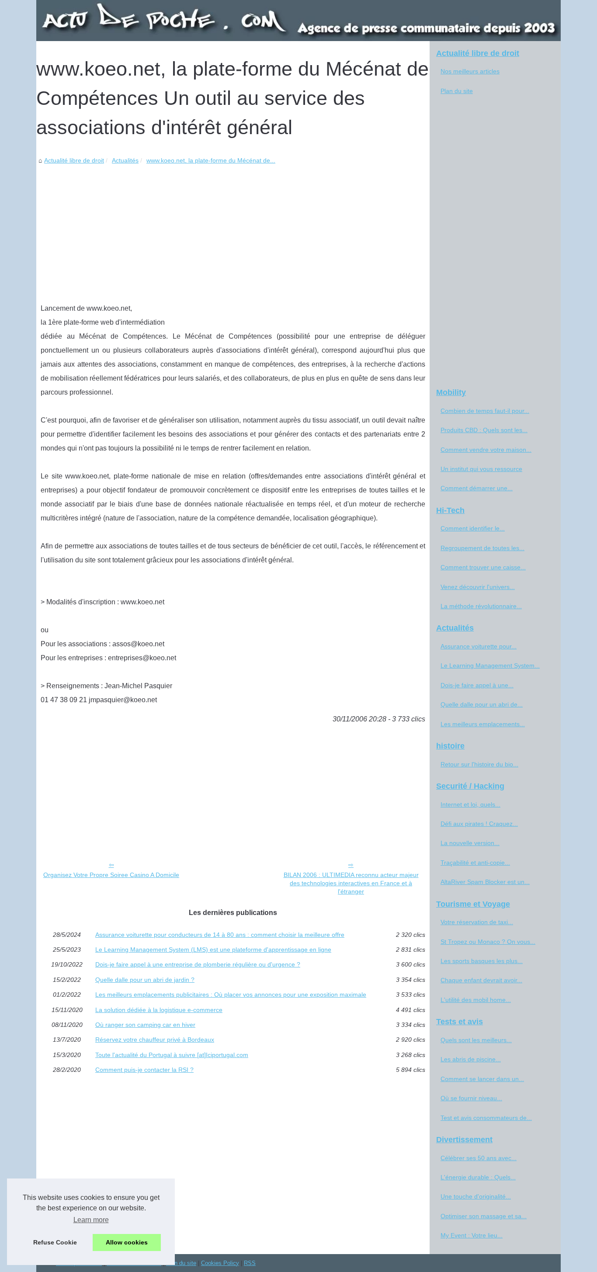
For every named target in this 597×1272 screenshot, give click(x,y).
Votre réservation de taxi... (477, 921)
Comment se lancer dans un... (482, 1078)
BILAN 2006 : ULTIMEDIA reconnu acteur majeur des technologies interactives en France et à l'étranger (351, 882)
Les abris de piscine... (471, 1059)
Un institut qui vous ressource (481, 468)
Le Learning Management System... (490, 665)
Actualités (125, 160)
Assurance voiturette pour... (479, 646)
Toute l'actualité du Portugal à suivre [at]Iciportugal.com (171, 1055)
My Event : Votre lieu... (472, 1235)
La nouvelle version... (470, 842)
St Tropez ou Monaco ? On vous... (488, 941)
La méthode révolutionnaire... (481, 606)
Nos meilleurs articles (470, 71)
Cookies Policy (220, 1263)
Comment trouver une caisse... (483, 567)
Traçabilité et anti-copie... (475, 862)
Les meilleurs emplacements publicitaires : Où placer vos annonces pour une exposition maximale (230, 994)
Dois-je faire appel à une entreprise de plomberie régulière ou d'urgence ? (197, 964)
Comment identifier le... (473, 528)
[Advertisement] (233, 231)
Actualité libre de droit (74, 160)
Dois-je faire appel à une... (477, 685)
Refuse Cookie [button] (55, 1242)
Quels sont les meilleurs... (476, 1039)
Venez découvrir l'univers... (478, 586)
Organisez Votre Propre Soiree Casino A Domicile (111, 874)
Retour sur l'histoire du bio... (479, 764)
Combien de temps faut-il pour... (485, 410)
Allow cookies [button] (127, 1242)
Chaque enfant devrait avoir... (481, 980)
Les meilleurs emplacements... (483, 724)
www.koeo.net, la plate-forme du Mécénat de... (210, 160)
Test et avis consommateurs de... (486, 1117)
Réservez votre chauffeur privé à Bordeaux (154, 1039)
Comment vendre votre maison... (486, 449)
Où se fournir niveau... (471, 1098)
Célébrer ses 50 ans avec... (479, 1157)
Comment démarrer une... (477, 488)
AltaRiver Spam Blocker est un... (485, 881)
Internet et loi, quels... (470, 804)
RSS (250, 1263)
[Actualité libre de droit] (298, 20)
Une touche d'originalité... (476, 1196)
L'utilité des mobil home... (476, 999)
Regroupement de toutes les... (482, 547)
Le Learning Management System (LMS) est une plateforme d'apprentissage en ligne (213, 949)
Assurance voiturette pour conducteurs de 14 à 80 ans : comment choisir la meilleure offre (219, 935)
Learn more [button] (91, 1219)
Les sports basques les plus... (482, 960)
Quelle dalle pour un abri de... (482, 704)
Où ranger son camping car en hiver (145, 1025)
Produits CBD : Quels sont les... (484, 429)
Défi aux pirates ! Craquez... (479, 823)
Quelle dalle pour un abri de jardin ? (144, 980)
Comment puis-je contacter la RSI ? (144, 1070)
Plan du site (457, 90)
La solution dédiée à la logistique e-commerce (158, 1010)
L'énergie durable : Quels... (478, 1177)
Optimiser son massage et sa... (484, 1216)
